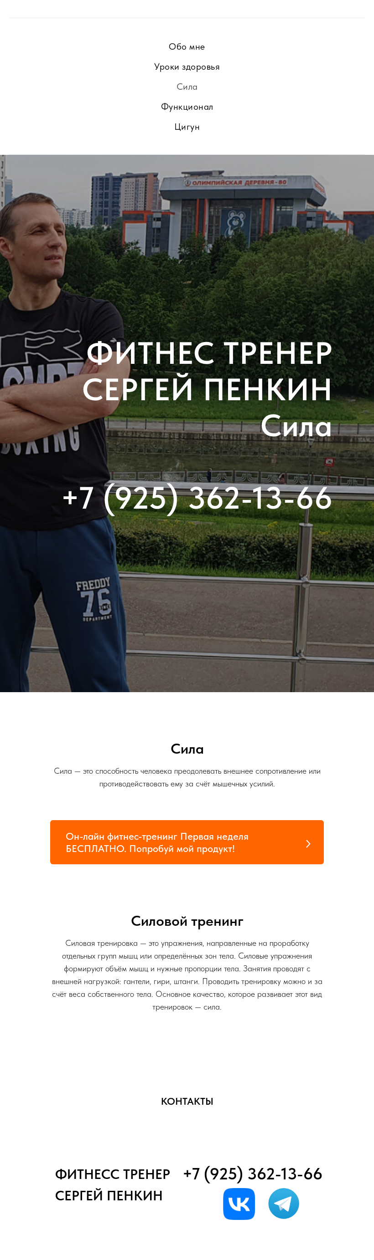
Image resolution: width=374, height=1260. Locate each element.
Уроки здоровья (187, 66)
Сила (187, 86)
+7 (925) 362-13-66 (197, 859)
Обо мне (187, 46)
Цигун (187, 126)
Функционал (187, 106)
